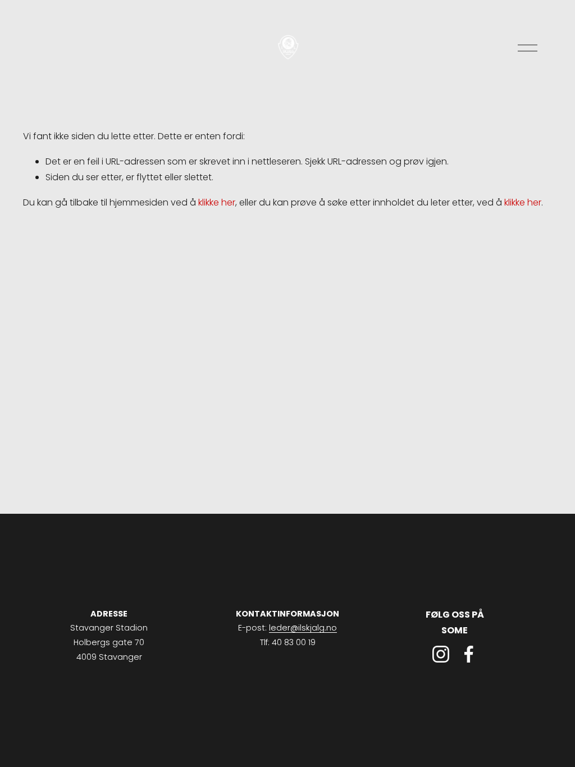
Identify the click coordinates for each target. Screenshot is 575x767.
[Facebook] (469, 654)
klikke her (216, 202)
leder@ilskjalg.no (303, 627)
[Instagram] (441, 654)
